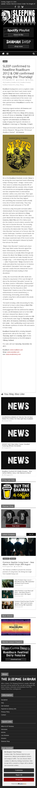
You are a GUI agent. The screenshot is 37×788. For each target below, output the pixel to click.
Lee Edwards (21, 80)
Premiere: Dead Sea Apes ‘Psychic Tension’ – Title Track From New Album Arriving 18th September (24, 603)
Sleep (17, 85)
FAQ (2, 703)
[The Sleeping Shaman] (3, 54)
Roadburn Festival (25, 82)
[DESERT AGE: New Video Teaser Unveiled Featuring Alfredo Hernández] (18, 425)
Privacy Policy (5, 712)
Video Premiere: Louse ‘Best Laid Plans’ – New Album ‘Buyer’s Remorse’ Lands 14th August (24, 592)
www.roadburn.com (16, 350)
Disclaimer (4, 700)
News (5, 61)
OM (4, 82)
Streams (13, 558)
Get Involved (5, 706)
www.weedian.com (13, 352)
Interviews (4, 729)
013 (28, 80)
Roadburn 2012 (15, 82)
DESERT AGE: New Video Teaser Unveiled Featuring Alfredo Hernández (16, 445)
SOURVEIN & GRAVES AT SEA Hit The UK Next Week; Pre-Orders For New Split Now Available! (17, 418)
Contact (3, 715)
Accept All (19, 780)
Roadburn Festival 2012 (9, 85)
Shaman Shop (5, 741)
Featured (6, 558)
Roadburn (8, 82)
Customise (19, 770)
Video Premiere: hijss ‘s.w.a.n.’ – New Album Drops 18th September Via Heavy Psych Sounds (24, 581)
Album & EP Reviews (7, 726)
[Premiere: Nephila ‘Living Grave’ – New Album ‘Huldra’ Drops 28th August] (18, 539)
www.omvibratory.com (13, 354)
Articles (3, 732)
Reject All (19, 775)
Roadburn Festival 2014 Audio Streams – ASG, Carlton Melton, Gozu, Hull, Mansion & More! (17, 472)
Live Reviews (5, 735)
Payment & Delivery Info (8, 709)
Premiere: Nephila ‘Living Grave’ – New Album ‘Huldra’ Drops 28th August (18, 563)
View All (31, 534)
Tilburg (22, 85)
